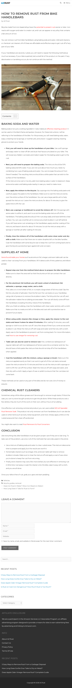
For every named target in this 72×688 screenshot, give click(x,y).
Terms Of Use (7, 651)
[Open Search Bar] (60, 3)
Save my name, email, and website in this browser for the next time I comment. (32, 541)
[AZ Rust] (5, 3)
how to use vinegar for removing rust (24, 335)
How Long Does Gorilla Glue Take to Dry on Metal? (21, 579)
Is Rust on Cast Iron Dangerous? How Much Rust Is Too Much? (26, 587)
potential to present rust (45, 27)
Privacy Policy (7, 647)
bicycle (6, 483)
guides (12, 483)
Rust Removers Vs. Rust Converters (36, 424)
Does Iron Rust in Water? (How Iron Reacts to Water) (23, 486)
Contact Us (6, 643)
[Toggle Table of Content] (14, 116)
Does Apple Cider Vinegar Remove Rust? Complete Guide (24, 583)
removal (18, 483)
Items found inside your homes (13, 257)
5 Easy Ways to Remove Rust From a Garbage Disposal (23, 575)
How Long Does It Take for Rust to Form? (19, 489)
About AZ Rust (8, 639)
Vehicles (7, 480)
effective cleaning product (57, 129)
